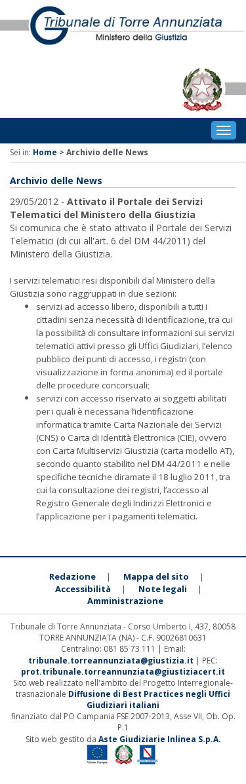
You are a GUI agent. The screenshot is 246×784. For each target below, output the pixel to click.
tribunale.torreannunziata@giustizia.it (111, 660)
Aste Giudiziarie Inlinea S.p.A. (159, 739)
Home (45, 152)
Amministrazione (125, 601)
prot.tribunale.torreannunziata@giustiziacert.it (123, 671)
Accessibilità (83, 589)
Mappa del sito (156, 576)
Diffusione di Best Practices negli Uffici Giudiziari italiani (149, 699)
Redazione (72, 576)
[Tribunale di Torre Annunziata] (123, 31)
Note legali (162, 589)
